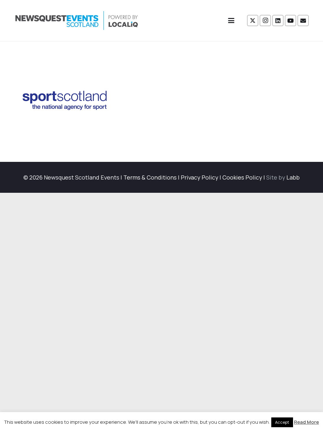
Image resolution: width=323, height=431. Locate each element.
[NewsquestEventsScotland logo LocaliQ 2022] (76, 20)
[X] (252, 20)
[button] (231, 20)
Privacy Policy (199, 177)
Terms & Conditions (150, 177)
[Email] (303, 20)
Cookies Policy (242, 177)
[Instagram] (265, 20)
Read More (306, 422)
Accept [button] (282, 422)
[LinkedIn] (278, 20)
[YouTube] (290, 20)
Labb (293, 177)
